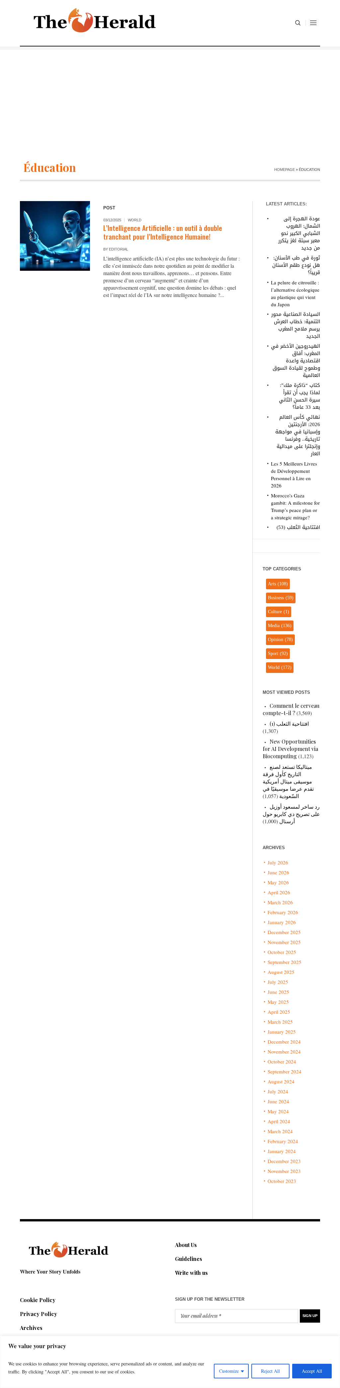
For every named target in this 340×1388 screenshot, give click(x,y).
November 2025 (284, 942)
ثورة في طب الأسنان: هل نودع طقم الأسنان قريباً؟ (296, 265)
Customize (229, 1371)
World (134, 220)
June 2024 (278, 1101)
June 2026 (278, 872)
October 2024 (282, 1061)
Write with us (191, 1272)
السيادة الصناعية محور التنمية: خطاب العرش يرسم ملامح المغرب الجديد (295, 325)
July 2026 (278, 862)
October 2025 (282, 952)
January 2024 (282, 1151)
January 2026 (282, 922)
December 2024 (284, 1041)
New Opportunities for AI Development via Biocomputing (290, 749)
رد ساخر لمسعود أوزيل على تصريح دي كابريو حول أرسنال (291, 814)
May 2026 (278, 882)
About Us (186, 1244)
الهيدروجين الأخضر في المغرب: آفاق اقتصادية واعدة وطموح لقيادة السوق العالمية (295, 360)
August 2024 (281, 1081)
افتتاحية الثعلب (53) (298, 527)
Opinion (280, 639)
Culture (278, 611)
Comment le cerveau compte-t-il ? (291, 709)
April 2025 (279, 1011)
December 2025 (284, 932)
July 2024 (278, 1091)
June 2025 (278, 991)
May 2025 (278, 1001)
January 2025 (282, 1031)
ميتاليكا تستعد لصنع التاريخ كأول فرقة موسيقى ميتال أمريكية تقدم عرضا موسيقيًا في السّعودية (288, 781)
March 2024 (280, 1131)
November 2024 (284, 1051)
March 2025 (280, 1021)
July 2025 (278, 982)
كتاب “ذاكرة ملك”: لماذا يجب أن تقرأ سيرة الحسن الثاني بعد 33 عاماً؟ (299, 396)
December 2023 (284, 1161)
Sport (278, 653)
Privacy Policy (38, 1313)
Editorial (118, 249)
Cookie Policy (37, 1299)
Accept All (312, 1371)
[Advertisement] (170, 96)
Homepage (284, 170)
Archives (31, 1327)
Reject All (270, 1371)
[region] (170, 1362)
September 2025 (284, 962)
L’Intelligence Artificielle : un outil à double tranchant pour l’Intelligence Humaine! (162, 232)
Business (281, 597)
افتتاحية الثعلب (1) (289, 723)
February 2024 (283, 1141)
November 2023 (284, 1171)
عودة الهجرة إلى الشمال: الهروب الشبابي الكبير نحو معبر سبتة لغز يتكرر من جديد (299, 233)
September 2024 (284, 1071)
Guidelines (188, 1258)
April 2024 (279, 1121)
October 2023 (282, 1181)
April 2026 (279, 892)
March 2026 (280, 902)
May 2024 (278, 1111)
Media (280, 625)
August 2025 (281, 972)
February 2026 (283, 912)
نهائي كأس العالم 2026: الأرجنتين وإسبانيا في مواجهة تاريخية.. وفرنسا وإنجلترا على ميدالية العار (297, 435)
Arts (278, 583)
